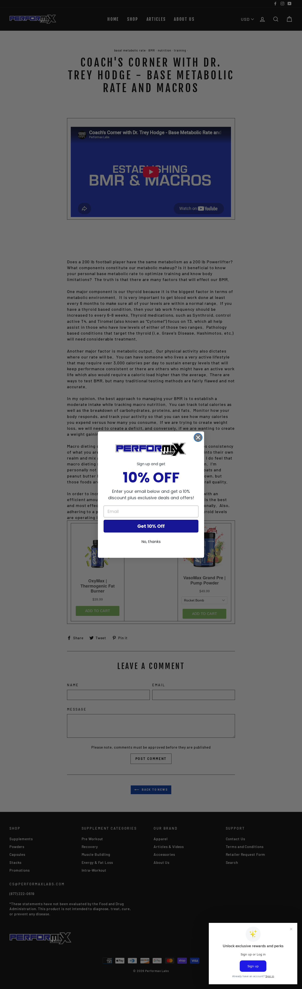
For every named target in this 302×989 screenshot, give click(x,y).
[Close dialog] (198, 437)
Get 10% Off (151, 526)
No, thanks (151, 541)
